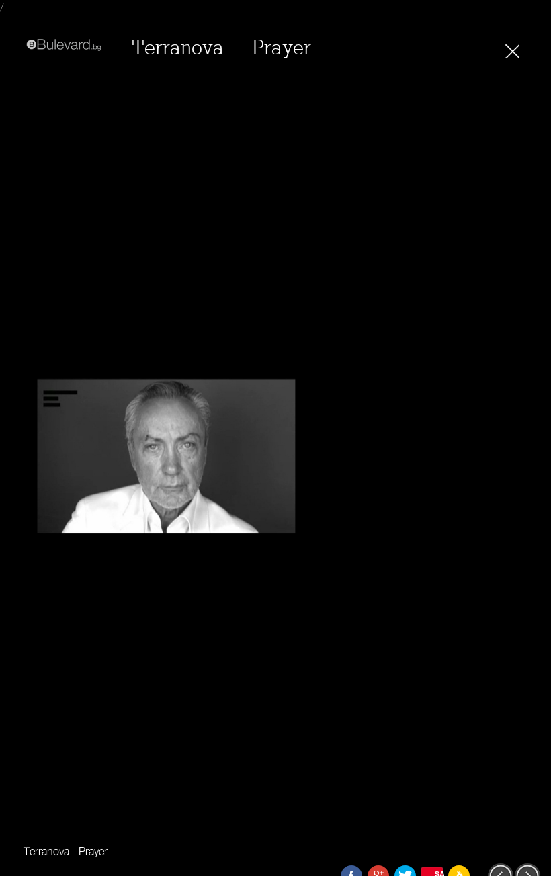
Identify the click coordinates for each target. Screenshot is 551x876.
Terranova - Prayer (221, 48)
